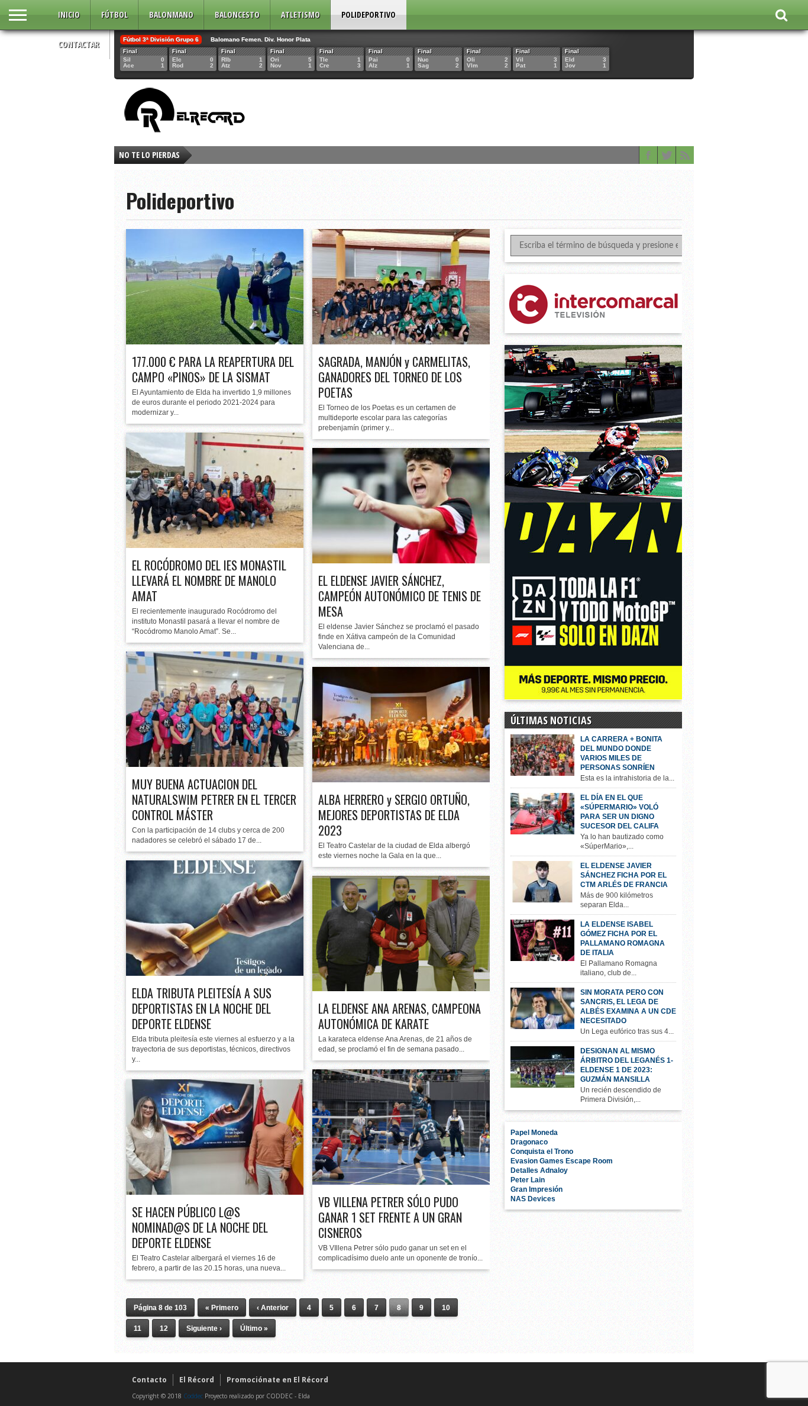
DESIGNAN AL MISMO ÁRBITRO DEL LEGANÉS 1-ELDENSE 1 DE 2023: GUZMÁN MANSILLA (626, 1065)
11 (137, 1328)
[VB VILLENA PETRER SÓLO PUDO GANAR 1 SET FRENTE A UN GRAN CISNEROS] (401, 1181)
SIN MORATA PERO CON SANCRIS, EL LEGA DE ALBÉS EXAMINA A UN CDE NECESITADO (628, 1006)
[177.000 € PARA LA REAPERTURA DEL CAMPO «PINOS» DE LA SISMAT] (214, 341)
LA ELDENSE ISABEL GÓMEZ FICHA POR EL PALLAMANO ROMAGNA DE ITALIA (622, 938)
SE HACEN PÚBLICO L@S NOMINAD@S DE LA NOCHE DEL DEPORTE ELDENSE (200, 1227)
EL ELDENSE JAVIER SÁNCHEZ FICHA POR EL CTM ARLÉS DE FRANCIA (624, 875)
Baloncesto (237, 14)
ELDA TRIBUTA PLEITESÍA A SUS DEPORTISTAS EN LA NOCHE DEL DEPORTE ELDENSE (202, 1008)
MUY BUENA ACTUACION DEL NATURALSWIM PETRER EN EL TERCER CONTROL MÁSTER (214, 799)
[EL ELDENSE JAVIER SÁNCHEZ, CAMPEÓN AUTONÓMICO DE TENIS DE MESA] (401, 560)
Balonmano (171, 14)
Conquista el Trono (541, 1151)
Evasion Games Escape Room (561, 1161)
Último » (254, 1328)
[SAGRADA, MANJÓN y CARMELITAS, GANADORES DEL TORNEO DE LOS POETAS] (401, 341)
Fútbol (114, 14)
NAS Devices (532, 1199)
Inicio (69, 14)
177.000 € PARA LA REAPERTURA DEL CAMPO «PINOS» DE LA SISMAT (213, 369)
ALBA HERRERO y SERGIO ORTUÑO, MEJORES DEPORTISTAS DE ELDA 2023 (394, 815)
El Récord (196, 1380)
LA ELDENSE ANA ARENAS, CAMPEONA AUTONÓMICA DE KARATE (399, 1016)
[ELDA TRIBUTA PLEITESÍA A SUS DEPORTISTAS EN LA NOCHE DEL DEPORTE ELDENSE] (214, 973)
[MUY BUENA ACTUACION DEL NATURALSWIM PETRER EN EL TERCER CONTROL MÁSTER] (214, 764)
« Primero (221, 1308)
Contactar (78, 44)
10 (446, 1308)
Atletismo (300, 14)
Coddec (193, 1396)
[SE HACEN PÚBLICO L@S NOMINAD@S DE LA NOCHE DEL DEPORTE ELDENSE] (214, 1192)
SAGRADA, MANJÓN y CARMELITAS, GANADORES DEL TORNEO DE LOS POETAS (394, 377)
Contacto (149, 1380)
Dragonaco (529, 1142)
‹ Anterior (273, 1308)
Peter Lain (527, 1180)
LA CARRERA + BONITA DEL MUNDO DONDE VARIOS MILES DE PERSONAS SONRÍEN (621, 753)
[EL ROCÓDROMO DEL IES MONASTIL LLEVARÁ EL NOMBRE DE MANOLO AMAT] (214, 545)
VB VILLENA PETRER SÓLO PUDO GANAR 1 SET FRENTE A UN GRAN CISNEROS (390, 1217)
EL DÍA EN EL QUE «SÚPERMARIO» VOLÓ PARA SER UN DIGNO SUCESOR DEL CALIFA (619, 812)
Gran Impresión (536, 1189)
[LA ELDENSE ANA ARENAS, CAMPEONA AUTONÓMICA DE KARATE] (401, 988)
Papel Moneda (534, 1132)
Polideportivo (368, 14)
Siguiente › (204, 1328)
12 (164, 1328)
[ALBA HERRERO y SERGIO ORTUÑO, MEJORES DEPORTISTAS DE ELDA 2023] (401, 779)
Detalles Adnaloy (539, 1170)
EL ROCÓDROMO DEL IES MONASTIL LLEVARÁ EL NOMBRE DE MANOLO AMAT (209, 580)
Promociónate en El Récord (277, 1380)
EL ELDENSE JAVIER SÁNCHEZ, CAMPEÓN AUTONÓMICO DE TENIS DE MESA (399, 596)
